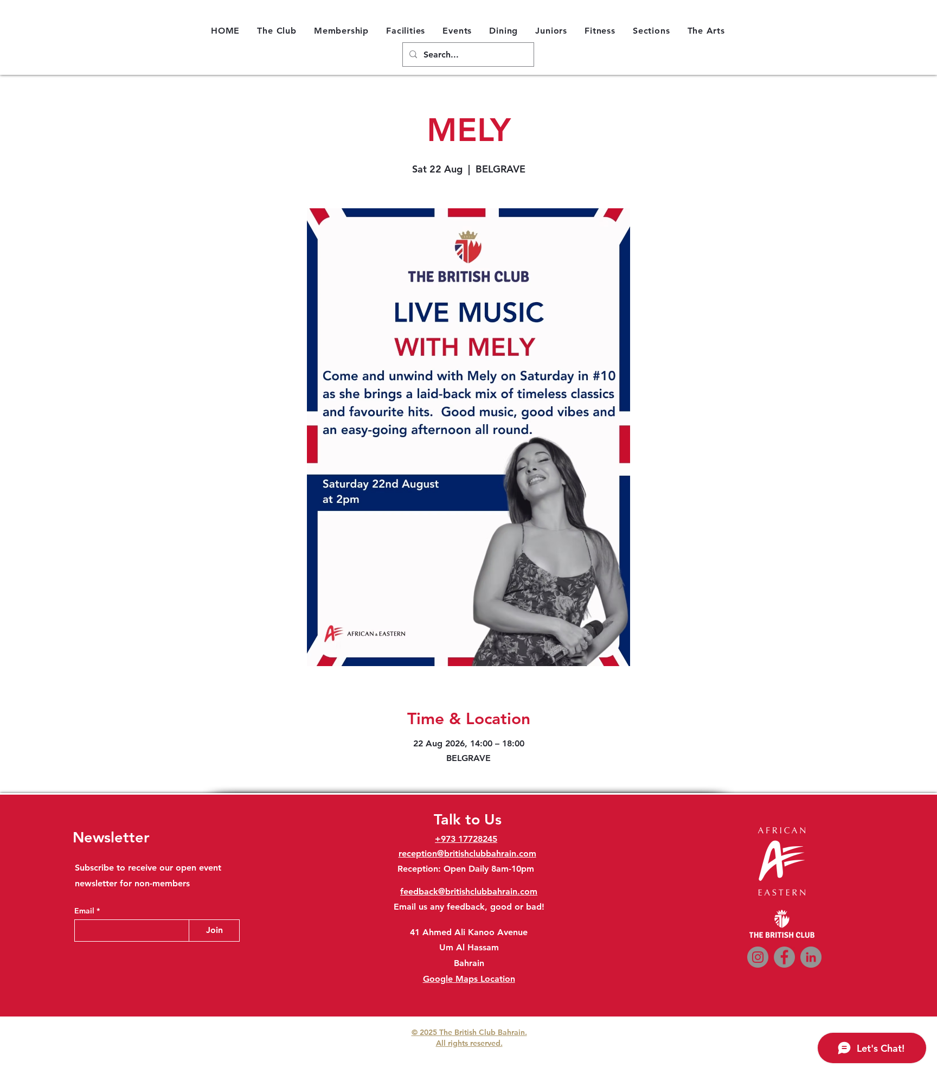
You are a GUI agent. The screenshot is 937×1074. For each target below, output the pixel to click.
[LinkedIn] (811, 957)
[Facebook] (784, 957)
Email (85, 911)
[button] (277, 30)
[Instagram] (757, 957)
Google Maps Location (469, 979)
